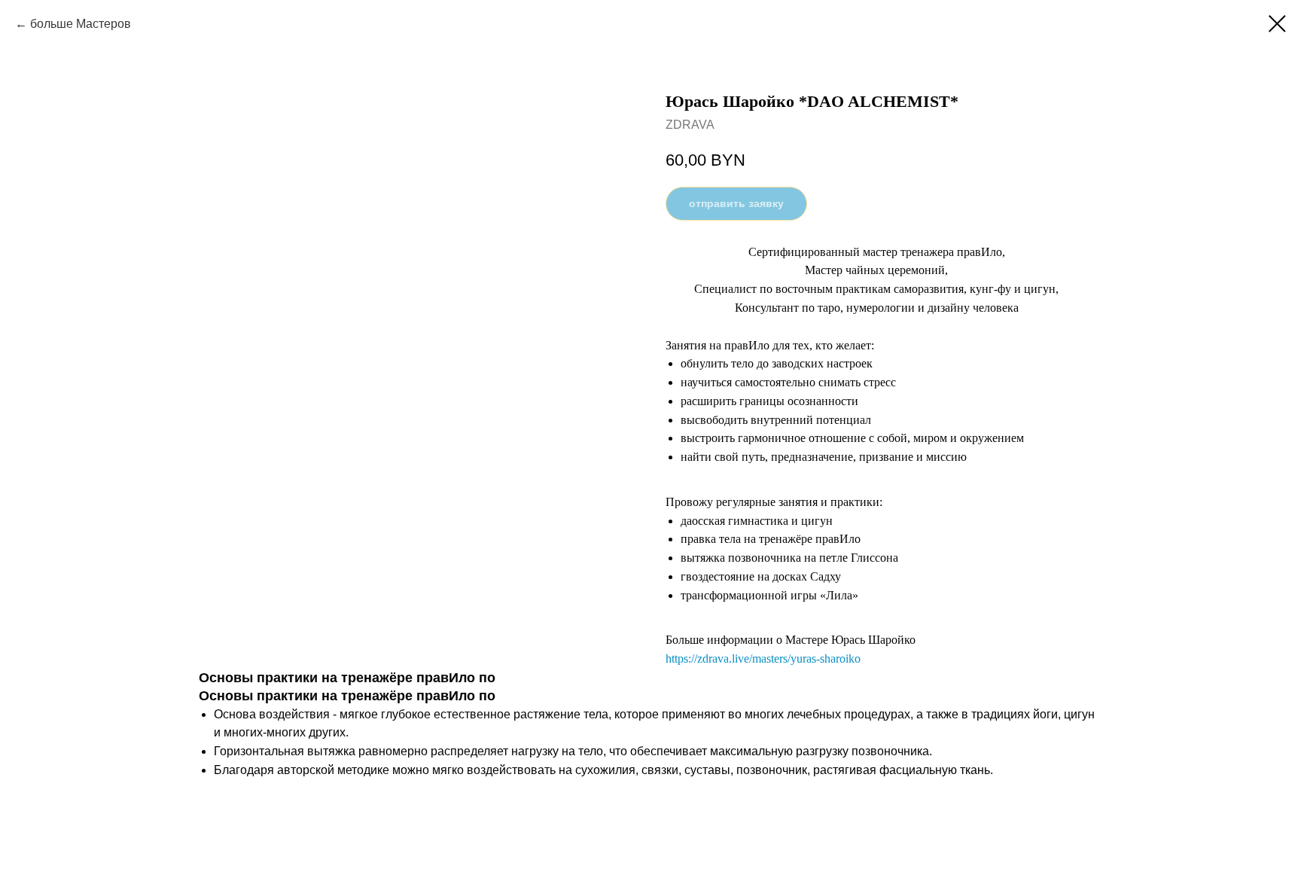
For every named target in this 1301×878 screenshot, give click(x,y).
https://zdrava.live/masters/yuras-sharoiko (763, 658)
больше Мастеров (80, 23)
